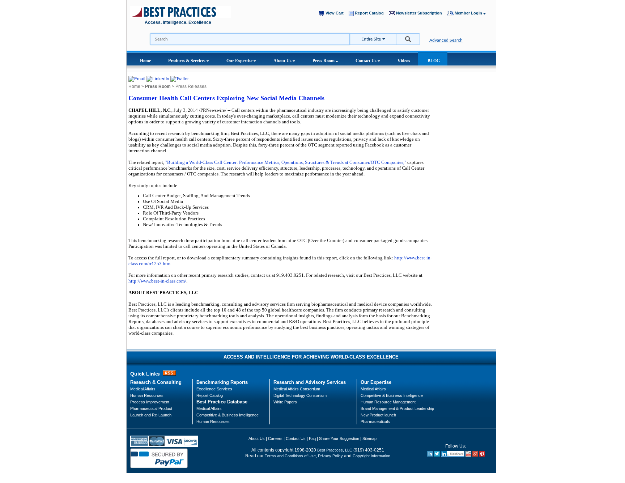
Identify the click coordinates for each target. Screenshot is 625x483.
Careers (275, 438)
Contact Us (367, 60)
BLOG (434, 60)
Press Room (324, 60)
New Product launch (378, 415)
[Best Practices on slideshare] (452, 455)
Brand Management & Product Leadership (397, 408)
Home (145, 60)
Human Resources (213, 421)
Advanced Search (446, 40)
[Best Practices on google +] (475, 455)
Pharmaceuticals (375, 421)
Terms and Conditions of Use (290, 456)
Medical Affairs (143, 389)
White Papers (285, 402)
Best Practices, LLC (334, 450)
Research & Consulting (156, 382)
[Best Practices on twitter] (437, 455)
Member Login (468, 13)
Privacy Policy (330, 456)
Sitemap (369, 438)
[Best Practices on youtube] (468, 455)
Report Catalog (370, 13)
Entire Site (371, 39)
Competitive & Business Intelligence (227, 415)
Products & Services (187, 60)
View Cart (335, 13)
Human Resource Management (388, 402)
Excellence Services (214, 389)
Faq (312, 438)
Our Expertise (240, 60)
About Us (283, 60)
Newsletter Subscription (420, 13)
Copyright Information (371, 456)
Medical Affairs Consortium (296, 389)
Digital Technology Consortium (300, 395)
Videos (403, 60)
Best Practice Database (221, 401)
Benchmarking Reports (222, 382)
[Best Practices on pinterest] (482, 455)
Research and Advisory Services (309, 382)
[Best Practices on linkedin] (430, 455)
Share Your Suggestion (339, 438)
